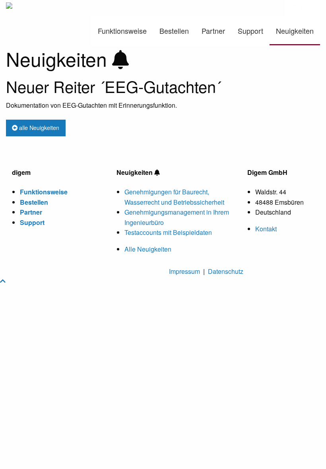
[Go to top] (3, 280)
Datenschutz (225, 271)
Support (250, 30)
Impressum (184, 271)
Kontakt (266, 228)
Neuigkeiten (295, 30)
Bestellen (174, 30)
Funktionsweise (122, 30)
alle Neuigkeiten (38, 127)
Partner (213, 30)
